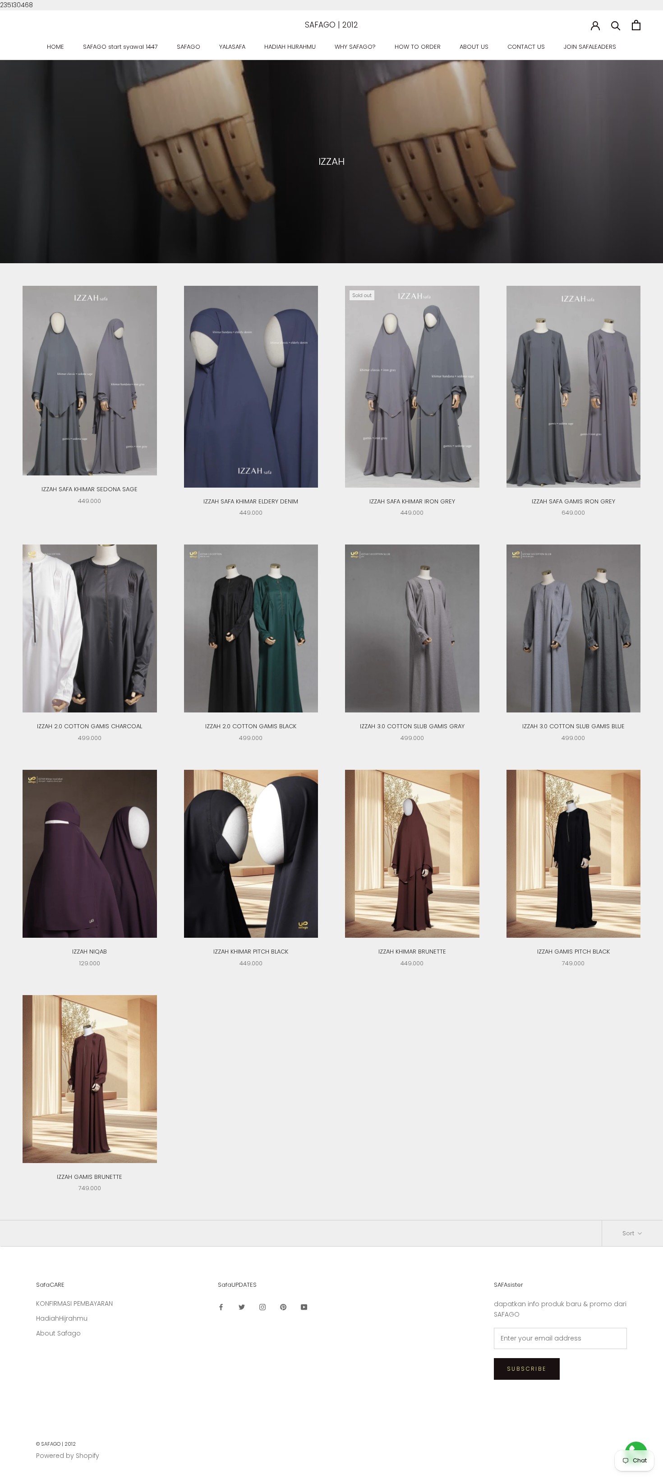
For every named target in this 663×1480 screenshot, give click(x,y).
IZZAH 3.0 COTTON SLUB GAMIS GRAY (412, 726)
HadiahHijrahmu (61, 1318)
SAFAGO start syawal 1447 (120, 46)
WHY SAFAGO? (355, 46)
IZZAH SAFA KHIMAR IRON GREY (412, 501)
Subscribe (527, 1369)
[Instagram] (262, 1307)
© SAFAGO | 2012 (56, 1443)
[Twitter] (242, 1307)
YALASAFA (232, 46)
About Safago (58, 1333)
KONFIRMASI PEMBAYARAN (74, 1303)
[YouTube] (304, 1307)
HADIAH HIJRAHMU (290, 46)
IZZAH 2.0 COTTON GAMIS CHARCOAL (89, 726)
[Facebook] (221, 1307)
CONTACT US (526, 46)
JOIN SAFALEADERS (590, 46)
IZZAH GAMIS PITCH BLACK (573, 951)
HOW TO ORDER (418, 46)
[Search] (616, 25)
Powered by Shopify (67, 1455)
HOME (55, 46)
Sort (629, 1233)
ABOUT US (474, 46)
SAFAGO (188, 46)
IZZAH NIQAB (89, 951)
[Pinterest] (283, 1307)
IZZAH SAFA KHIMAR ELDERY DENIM (250, 501)
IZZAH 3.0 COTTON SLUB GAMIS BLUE (573, 726)
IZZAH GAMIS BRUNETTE (89, 1177)
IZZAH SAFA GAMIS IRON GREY (573, 501)
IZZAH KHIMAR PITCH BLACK (250, 951)
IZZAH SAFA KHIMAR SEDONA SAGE (89, 489)
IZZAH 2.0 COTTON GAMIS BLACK (250, 726)
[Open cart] (636, 25)
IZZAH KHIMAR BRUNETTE (412, 951)
